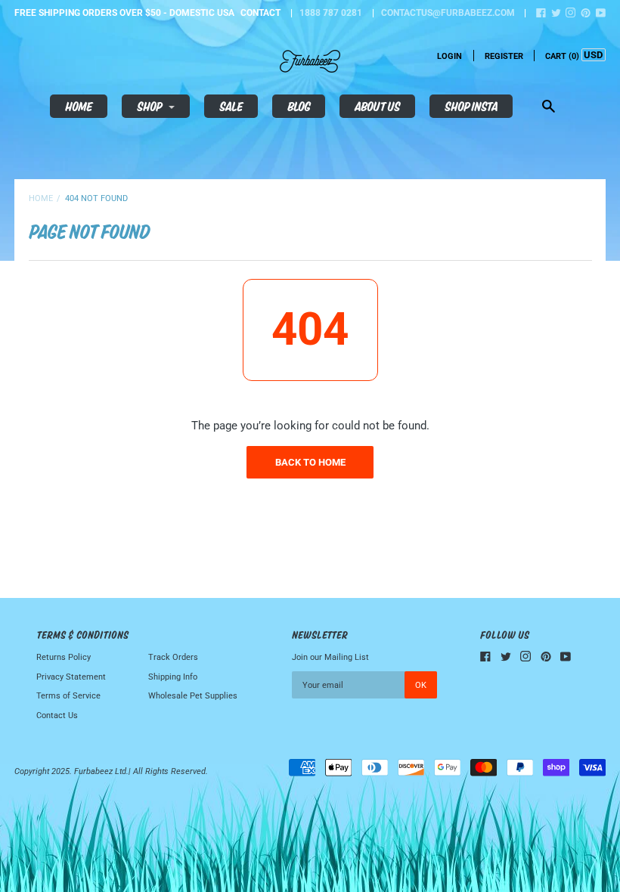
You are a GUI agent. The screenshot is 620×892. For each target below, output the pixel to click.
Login (449, 56)
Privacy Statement (71, 677)
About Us (377, 106)
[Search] (548, 107)
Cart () (562, 56)
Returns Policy (63, 657)
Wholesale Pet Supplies (192, 696)
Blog (298, 106)
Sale (231, 106)
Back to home (310, 462)
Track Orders (173, 657)
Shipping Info (172, 677)
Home (78, 106)
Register (504, 56)
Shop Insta (471, 106)
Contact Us (57, 715)
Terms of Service (68, 696)
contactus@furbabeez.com (448, 13)
